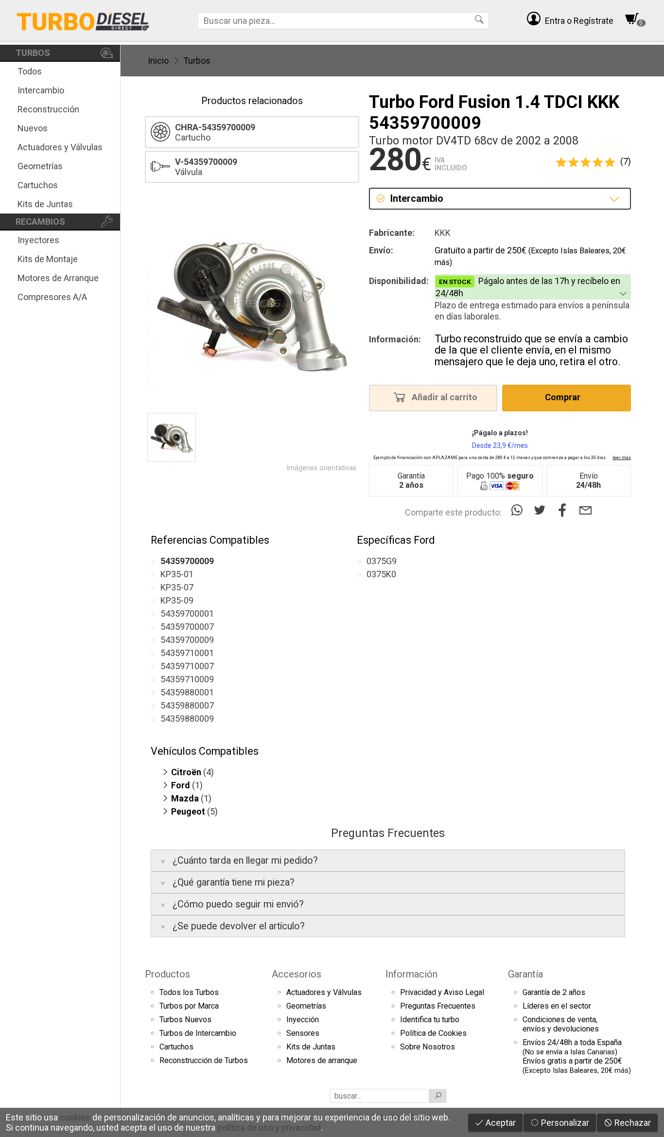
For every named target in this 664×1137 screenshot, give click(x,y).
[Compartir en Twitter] (541, 510)
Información (411, 974)
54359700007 (187, 627)
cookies (75, 1117)
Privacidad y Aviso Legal (442, 992)
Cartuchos (37, 185)
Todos (29, 71)
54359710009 (187, 679)
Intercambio (40, 90)
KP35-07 (176, 587)
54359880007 (187, 705)
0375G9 (382, 561)
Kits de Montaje (47, 259)
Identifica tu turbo (429, 1019)
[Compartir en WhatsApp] (518, 510)
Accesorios (296, 974)
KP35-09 (176, 600)
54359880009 (187, 718)
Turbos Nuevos (185, 1019)
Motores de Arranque (58, 278)
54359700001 (187, 613)
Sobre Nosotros (427, 1046)
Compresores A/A (52, 297)
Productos (167, 974)
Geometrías (40, 166)
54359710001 (187, 653)
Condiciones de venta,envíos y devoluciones (561, 1024)
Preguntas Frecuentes (437, 1006)
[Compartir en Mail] (585, 510)
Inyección (302, 1019)
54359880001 (187, 692)
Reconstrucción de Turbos (203, 1060)
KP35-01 (176, 574)
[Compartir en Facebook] (564, 510)
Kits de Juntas (45, 204)
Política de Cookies (433, 1033)
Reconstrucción (48, 109)
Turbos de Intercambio (197, 1033)
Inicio (158, 60)
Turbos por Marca (189, 1006)
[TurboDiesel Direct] (82, 20)
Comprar (563, 397)
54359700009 (187, 640)
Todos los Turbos (189, 992)
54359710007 (187, 666)
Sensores (302, 1033)
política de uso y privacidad (269, 1127)
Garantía (525, 974)
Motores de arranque (321, 1060)
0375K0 (381, 574)
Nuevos (32, 128)
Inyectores (38, 240)
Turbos (196, 60)
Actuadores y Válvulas (60, 147)
